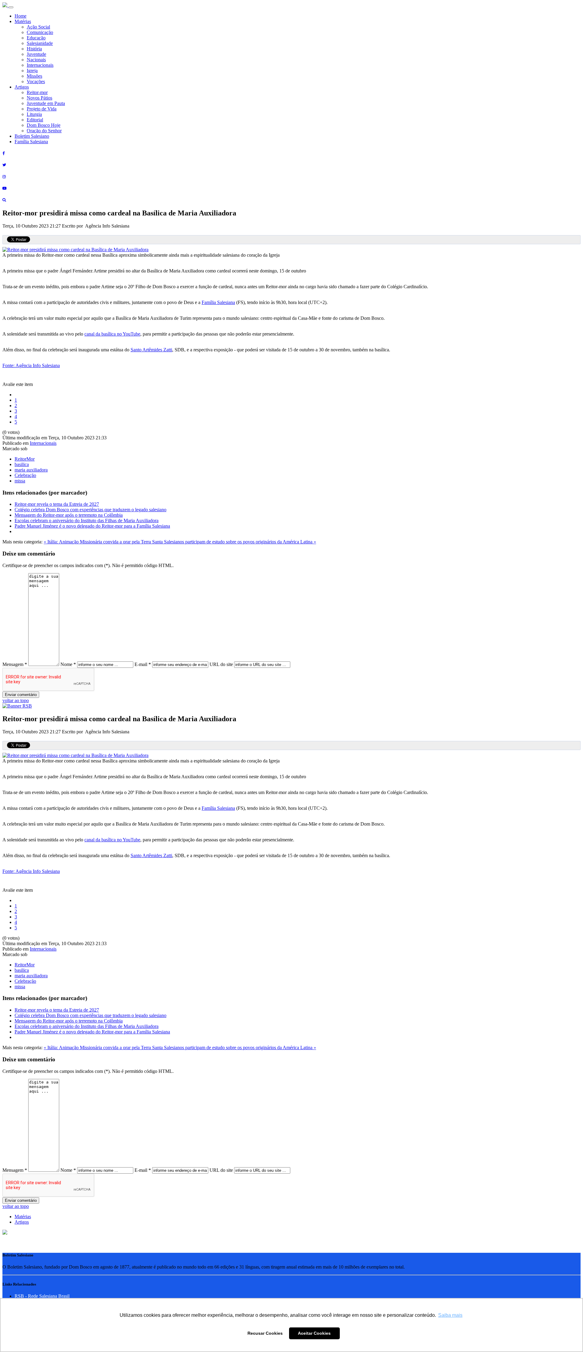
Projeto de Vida (41, 108)
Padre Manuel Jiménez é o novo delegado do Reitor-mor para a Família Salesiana (92, 526)
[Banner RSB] (17, 705)
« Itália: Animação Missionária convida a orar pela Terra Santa (104, 541)
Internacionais (40, 65)
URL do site (221, 664)
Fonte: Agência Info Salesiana (31, 365)
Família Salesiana (31, 141)
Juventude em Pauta (46, 103)
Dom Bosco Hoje (43, 125)
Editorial (35, 119)
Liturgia (34, 114)
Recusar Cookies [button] (265, 1333)
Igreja (32, 70)
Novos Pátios (39, 97)
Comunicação (40, 32)
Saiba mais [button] (450, 1315)
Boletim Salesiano (32, 136)
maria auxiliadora (31, 469)
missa (20, 480)
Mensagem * (14, 664)
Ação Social (38, 26)
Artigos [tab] (22, 1222)
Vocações (36, 81)
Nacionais (36, 59)
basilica (22, 464)
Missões (34, 76)
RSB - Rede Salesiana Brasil (42, 1296)
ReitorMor (25, 458)
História (34, 48)
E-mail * (143, 664)
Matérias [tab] (23, 1216)
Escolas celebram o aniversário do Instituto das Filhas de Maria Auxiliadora (87, 520)
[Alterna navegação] (11, 7)
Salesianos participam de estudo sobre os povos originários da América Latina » (240, 541)
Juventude (36, 54)
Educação (36, 37)
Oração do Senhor (44, 130)
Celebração (25, 475)
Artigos (22, 87)
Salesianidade (40, 43)
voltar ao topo (15, 700)
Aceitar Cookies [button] (314, 1333)
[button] (4, 1232)
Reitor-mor (37, 92)
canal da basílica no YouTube (112, 333)
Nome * (68, 664)
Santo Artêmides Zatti (151, 349)
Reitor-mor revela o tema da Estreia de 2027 (57, 504)
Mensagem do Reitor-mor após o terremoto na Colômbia (69, 515)
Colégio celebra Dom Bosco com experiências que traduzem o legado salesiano (90, 509)
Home (20, 16)
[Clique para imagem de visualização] (75, 249)
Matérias (23, 21)
